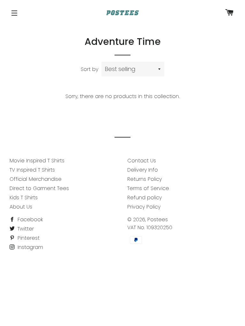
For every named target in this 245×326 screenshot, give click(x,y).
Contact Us (141, 160)
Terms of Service (148, 188)
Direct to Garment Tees (39, 188)
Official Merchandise (36, 179)
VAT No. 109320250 (149, 227)
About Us (21, 206)
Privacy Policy (143, 206)
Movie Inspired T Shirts (37, 160)
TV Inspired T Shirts (32, 170)
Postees (157, 219)
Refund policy (144, 197)
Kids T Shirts (24, 197)
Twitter (25, 228)
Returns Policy (144, 179)
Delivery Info (142, 170)
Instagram (29, 247)
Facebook (29, 219)
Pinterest (28, 238)
